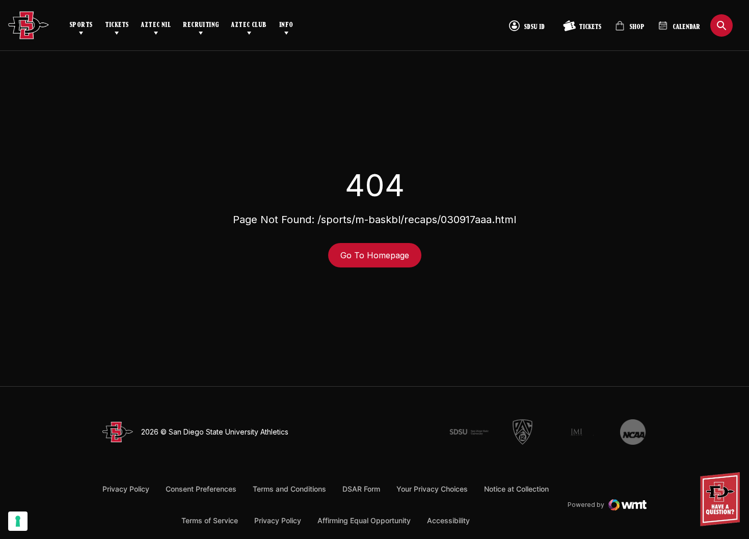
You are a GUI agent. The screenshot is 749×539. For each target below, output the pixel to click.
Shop (630, 29)
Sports (81, 25)
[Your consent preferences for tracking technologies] (18, 521)
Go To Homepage (374, 255)
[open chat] (722, 499)
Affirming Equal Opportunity (364, 520)
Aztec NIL (156, 25)
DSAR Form (361, 488)
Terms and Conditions (289, 488)
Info (286, 25)
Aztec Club (248, 25)
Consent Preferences (201, 488)
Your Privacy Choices (432, 488)
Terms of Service (209, 520)
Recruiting (201, 25)
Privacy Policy (125, 488)
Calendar (686, 27)
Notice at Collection (516, 488)
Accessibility (448, 520)
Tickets (117, 25)
